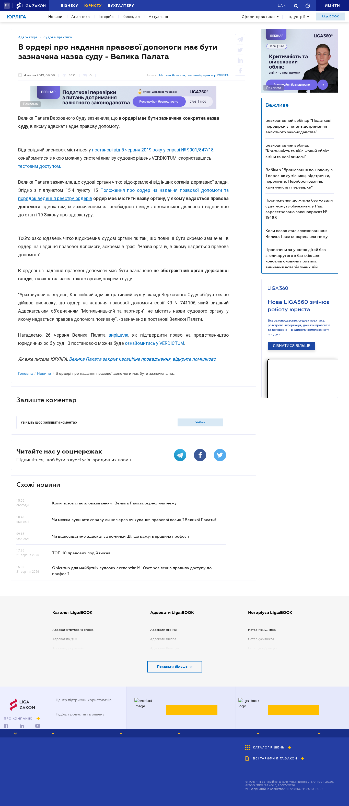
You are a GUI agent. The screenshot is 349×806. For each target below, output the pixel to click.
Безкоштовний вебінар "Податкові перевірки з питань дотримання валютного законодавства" (298, 126)
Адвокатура (28, 37)
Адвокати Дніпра (163, 639)
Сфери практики (258, 17)
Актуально (158, 17)
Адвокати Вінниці (163, 630)
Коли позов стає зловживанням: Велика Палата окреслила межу (114, 503)
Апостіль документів (68, 648)
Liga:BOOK (330, 16)
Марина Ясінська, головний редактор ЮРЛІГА (194, 75)
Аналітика (80, 17)
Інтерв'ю (106, 17)
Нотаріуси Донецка (262, 648)
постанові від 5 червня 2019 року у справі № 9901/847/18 (153, 149)
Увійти (200, 422)
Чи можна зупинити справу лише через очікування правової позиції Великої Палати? (134, 519)
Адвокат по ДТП (64, 639)
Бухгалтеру (121, 6)
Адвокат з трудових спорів (73, 630)
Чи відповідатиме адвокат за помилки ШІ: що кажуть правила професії (120, 536)
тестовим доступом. (39, 166)
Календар (131, 17)
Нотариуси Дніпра (262, 630)
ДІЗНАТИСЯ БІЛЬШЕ (291, 346)
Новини (55, 17)
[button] (7, 6)
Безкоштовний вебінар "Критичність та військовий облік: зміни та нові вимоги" (297, 151)
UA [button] (280, 6)
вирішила (118, 335)
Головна (25, 373)
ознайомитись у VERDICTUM (154, 343)
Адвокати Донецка (164, 648)
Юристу (93, 6)
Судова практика (57, 37)
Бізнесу (69, 6)
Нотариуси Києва (261, 639)
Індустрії (296, 17)
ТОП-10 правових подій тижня (81, 552)
